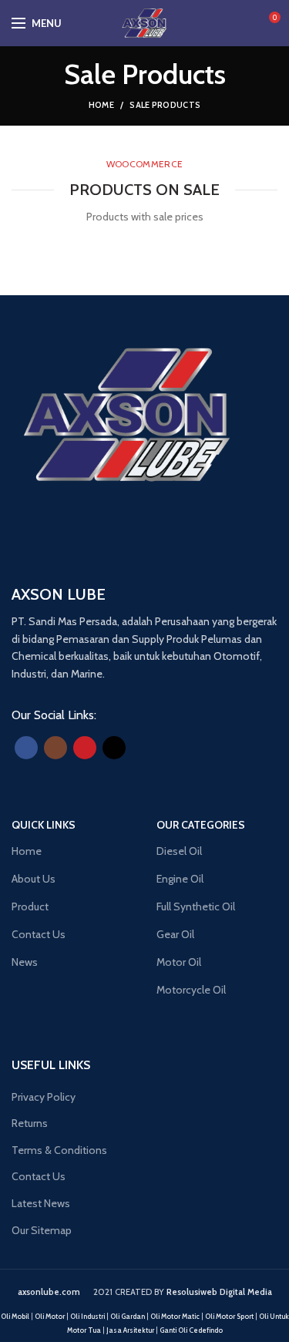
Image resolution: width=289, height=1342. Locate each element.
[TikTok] (114, 747)
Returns (30, 1123)
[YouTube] (84, 747)
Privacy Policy (44, 1097)
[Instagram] (55, 747)
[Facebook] (26, 747)
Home (101, 104)
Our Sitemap (42, 1230)
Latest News (41, 1203)
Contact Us (39, 1176)
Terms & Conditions (59, 1150)
